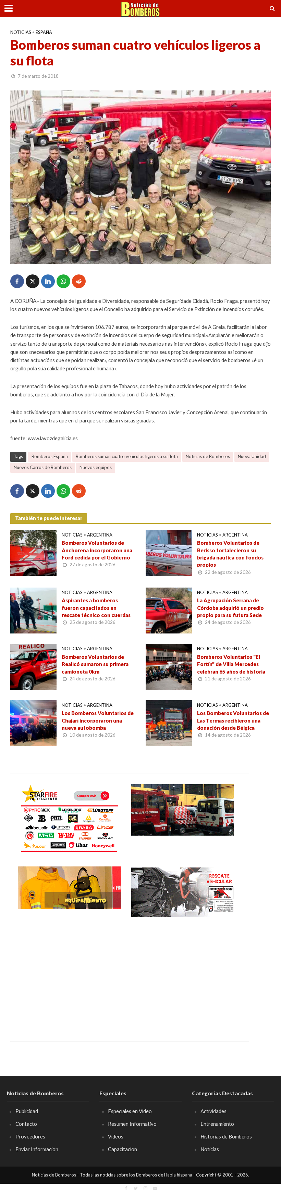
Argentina (99, 535)
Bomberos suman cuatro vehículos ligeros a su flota (127, 456)
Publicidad (26, 1111)
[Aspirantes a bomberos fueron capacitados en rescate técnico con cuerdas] (33, 609)
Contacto (26, 1124)
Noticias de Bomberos (208, 456)
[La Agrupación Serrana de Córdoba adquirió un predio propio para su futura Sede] (169, 609)
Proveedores (30, 1136)
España (44, 32)
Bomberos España (50, 456)
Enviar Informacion (36, 1149)
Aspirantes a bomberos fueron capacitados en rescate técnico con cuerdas (96, 607)
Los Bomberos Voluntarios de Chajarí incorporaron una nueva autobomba (98, 720)
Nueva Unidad (252, 456)
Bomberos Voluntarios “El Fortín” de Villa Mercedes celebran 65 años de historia (231, 664)
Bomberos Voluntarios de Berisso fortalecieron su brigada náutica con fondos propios (230, 554)
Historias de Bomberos (226, 1136)
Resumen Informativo (132, 1124)
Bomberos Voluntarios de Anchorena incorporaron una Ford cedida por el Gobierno (97, 550)
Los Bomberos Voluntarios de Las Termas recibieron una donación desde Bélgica (233, 720)
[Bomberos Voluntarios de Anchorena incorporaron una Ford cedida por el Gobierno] (33, 552)
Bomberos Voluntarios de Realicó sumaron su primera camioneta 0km (95, 664)
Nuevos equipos (96, 467)
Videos (115, 1136)
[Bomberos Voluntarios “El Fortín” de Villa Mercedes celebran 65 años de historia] (169, 666)
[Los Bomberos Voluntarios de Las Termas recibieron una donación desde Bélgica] (169, 722)
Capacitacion (122, 1149)
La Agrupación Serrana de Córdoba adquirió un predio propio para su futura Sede (230, 607)
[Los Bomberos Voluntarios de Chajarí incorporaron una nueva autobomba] (33, 722)
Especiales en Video (130, 1111)
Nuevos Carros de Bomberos (43, 467)
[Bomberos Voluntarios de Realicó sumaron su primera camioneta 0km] (33, 666)
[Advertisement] (69, 974)
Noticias (20, 32)
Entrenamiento (217, 1124)
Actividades (213, 1111)
